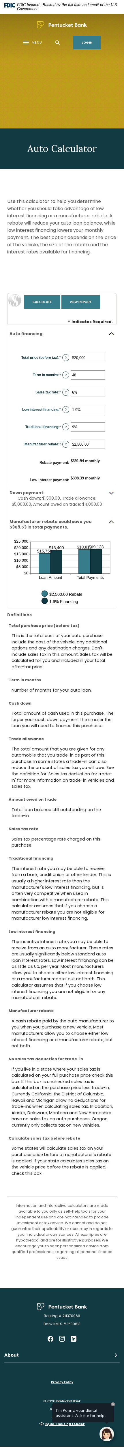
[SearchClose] (58, 42)
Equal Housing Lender (65, 1424)
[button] (62, 333)
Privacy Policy (62, 1382)
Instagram (62, 1339)
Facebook (50, 1339)
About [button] (11, 1355)
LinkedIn (73, 1339)
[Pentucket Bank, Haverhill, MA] (62, 25)
